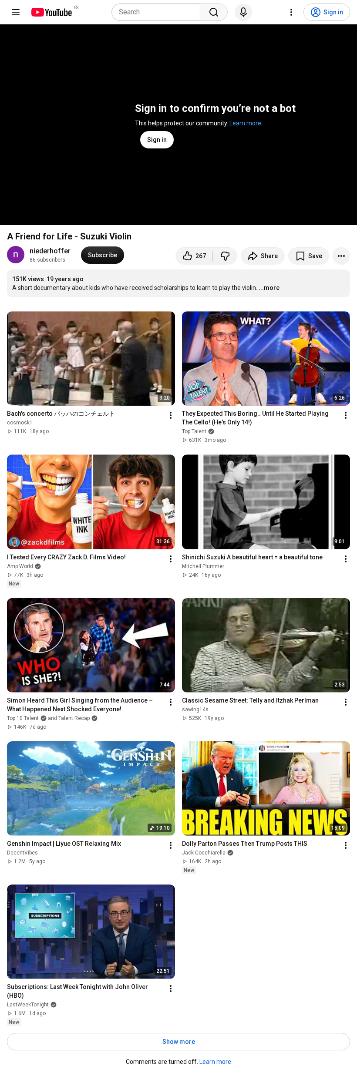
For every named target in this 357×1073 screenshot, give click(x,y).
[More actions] (341, 256)
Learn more (245, 123)
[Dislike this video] (225, 256)
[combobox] (158, 12)
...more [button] (269, 287)
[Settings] (291, 12)
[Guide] (15, 12)
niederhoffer (50, 251)
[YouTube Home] (51, 12)
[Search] (214, 12)
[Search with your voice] (243, 12)
